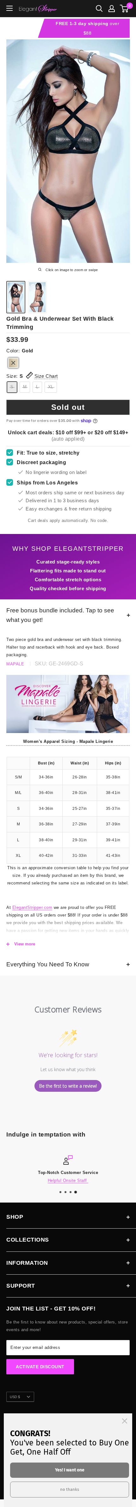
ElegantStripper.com (32, 907)
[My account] (111, 8)
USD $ (15, 1397)
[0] (124, 8)
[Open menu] (9, 8)
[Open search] (99, 8)
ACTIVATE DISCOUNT (40, 1366)
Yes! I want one (69, 1470)
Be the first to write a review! (68, 1086)
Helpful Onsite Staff (68, 1180)
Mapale (15, 664)
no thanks (69, 1489)
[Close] (124, 1421)
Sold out (68, 407)
